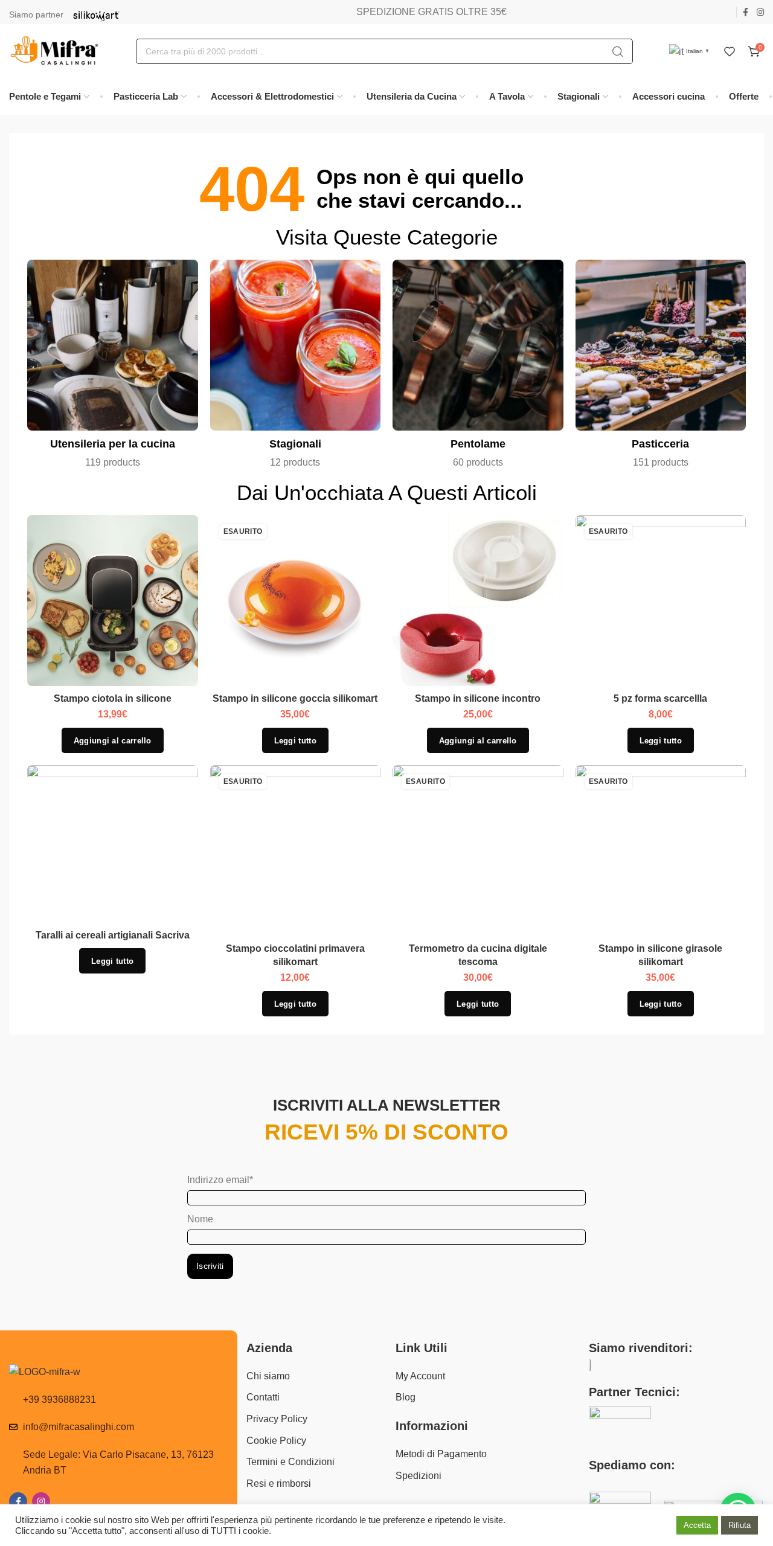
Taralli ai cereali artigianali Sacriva (113, 935)
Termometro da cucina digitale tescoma (478, 955)
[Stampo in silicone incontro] (477, 601)
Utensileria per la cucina (112, 444)
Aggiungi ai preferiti (176, 537)
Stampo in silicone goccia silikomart (295, 698)
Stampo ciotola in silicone (113, 698)
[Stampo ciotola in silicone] (112, 601)
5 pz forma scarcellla (660, 698)
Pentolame (478, 444)
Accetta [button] (697, 1525)
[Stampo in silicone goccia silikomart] (295, 601)
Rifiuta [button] (739, 1525)
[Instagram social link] (760, 12)
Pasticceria (660, 444)
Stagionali (295, 444)
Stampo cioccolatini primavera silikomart (295, 955)
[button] (113, 740)
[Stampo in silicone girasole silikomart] (660, 851)
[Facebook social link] (745, 12)
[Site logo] (54, 51)
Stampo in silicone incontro (477, 698)
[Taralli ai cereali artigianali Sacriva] (112, 844)
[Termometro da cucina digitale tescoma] (477, 851)
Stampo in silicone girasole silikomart (660, 955)
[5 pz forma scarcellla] (660, 601)
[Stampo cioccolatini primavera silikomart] (295, 851)
